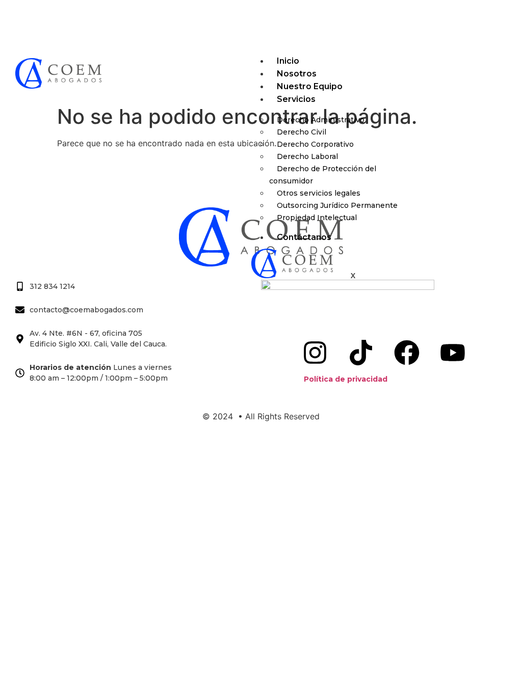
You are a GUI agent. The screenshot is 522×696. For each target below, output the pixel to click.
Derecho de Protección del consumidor (322, 174)
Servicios (296, 99)
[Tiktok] (240, 23)
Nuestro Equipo (310, 86)
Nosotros (297, 73)
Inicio (288, 61)
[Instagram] (199, 23)
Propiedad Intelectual (317, 217)
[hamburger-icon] (495, 65)
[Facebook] (281, 23)
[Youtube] (322, 23)
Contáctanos (304, 237)
